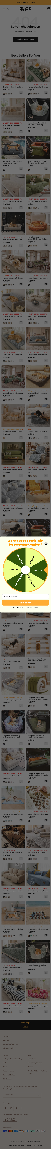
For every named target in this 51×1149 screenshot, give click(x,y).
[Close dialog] (46, 543)
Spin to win (25, 602)
